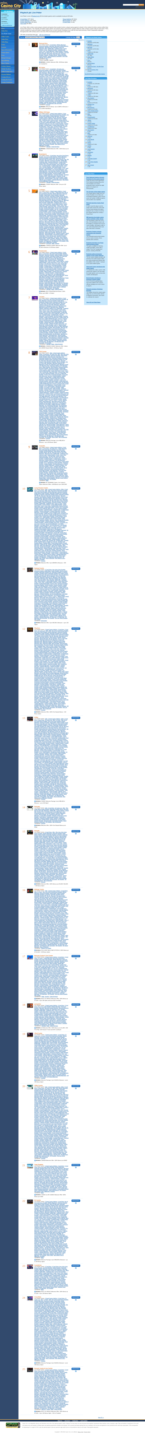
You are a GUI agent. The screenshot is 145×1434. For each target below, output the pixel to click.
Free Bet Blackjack (61, 210)
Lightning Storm (49, 393)
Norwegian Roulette (49, 136)
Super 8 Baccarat (52, 336)
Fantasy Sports (5, 52)
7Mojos (89, 120)
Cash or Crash (54, 120)
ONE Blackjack (43, 90)
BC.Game (42, 67)
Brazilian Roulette (52, 260)
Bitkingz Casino (39, 889)
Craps (45, 50)
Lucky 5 (65, 219)
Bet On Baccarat (54, 897)
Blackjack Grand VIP (58, 47)
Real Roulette (47, 539)
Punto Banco (57, 94)
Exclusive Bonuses (6, 66)
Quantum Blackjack (48, 174)
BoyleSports (43, 154)
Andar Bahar (90, 57)
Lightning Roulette (49, 130)
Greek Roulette (58, 168)
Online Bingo (4, 42)
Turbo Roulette (61, 702)
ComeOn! (42, 446)
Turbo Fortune (52, 432)
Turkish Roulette (46, 141)
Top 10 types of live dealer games (95, 191)
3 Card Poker (66, 22)
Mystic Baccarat (48, 675)
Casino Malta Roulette (58, 75)
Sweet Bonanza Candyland (55, 56)
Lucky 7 (66, 85)
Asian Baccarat (51, 356)
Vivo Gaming (90, 98)
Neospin (36, 831)
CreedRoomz (90, 126)
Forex (3, 55)
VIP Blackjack (42, 103)
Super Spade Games (92, 110)
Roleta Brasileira (52, 176)
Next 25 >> (81, 39)
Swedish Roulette (59, 140)
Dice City (57, 373)
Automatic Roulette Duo (45, 358)
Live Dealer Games (6, 33)
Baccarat (89, 47)
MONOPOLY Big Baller (45, 277)
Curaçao (48, 104)
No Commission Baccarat (49, 135)
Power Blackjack (64, 224)
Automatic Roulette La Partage (59, 358)
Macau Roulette (43, 86)
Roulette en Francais (51, 541)
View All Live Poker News (93, 302)
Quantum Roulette (44, 139)
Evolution (89, 82)
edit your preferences (44, 34)
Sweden (57, 243)
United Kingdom (55, 146)
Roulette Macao (53, 55)
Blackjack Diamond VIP (45, 200)
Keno (50, 390)
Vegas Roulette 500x (55, 792)
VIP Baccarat (47, 241)
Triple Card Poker (44, 943)
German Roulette (43, 79)
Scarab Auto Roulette (50, 177)
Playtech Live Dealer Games (94, 37)
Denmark (48, 243)
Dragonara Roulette (56, 265)
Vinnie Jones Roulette (50, 142)
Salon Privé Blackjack (50, 283)
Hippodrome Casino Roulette (59, 81)
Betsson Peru (43, 43)
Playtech (89, 91)
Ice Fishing (65, 215)
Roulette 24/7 (42, 229)
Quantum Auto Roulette (52, 817)
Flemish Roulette (38, 509)
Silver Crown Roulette (44, 938)
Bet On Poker (66, 20)
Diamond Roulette (52, 50)
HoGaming (90, 152)
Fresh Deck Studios (92, 161)
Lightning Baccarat (57, 128)
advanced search (140, 6)
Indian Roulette (58, 321)
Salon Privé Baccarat (49, 97)
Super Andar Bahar (49, 99)
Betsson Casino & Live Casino (43, 955)
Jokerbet (46, 390)
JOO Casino (42, 351)
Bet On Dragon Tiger (92, 69)
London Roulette (58, 219)
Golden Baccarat (53, 79)
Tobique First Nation (46, 948)
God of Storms (48, 212)
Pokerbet (45, 410)
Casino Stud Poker (25, 22)
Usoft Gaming (91, 149)
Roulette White (59, 419)
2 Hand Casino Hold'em (56, 113)
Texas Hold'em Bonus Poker (54, 339)
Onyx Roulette (46, 768)
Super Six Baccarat (51, 235)
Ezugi (88, 85)
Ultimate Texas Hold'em (45, 57)
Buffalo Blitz (90, 53)
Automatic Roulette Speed (56, 196)
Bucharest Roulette (55, 160)
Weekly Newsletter (6, 68)
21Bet (40, 354)
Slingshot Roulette (46, 98)
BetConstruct (90, 107)
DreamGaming (91, 117)
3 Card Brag (23, 19)
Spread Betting (5, 60)
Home (3, 28)
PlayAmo (37, 628)
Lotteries (3, 47)
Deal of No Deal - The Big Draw (95, 66)
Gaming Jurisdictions (6, 82)
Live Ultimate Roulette (56, 399)
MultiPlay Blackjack (61, 530)
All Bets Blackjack (61, 44)
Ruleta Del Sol (43, 544)
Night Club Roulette (51, 597)
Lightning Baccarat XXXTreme (42, 757)
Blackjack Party (60, 72)
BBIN (88, 133)
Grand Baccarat (51, 127)
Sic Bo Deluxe (91, 63)
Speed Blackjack (52, 335)
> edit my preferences (6, 25)
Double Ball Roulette (50, 122)
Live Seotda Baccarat (44, 399)
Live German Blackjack (61, 84)
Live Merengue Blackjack (57, 85)
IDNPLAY (89, 136)
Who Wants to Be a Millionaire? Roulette (54, 241)
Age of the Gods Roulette (50, 156)
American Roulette (44, 46)
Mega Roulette (43, 88)
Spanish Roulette (62, 55)
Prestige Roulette (49, 94)
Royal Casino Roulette (61, 229)
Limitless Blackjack (60, 813)
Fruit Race (56, 379)
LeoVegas (42, 190)
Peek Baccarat (56, 53)
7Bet (62, 354)
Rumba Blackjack (56, 544)
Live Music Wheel (44, 525)
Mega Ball (49, 53)
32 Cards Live (60, 69)
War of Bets (55, 437)
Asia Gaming (90, 130)
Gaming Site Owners (6, 79)
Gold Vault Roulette (57, 167)
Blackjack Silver (43, 48)
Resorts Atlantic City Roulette (46, 228)
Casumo (41, 297)
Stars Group (90, 165)
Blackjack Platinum (44, 74)
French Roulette (43, 211)
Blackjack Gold (49, 47)
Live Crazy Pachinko (58, 52)
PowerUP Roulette (44, 225)
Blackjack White (42, 579)
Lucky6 (60, 400)
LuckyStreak (90, 139)
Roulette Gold (52, 95)
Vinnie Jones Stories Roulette (46, 144)
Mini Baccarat (53, 134)
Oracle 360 (50, 90)
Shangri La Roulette (39, 610)
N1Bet (36, 717)
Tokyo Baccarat (50, 790)
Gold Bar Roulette (63, 910)
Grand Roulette (61, 214)
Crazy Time (52, 76)
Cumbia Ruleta (55, 506)
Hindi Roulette (48, 81)
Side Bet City (42, 140)
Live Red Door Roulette (54, 170)
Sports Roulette (43, 336)
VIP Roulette (62, 241)
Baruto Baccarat (44, 638)
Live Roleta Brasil (63, 397)
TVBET (89, 94)
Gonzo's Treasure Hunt (58, 383)
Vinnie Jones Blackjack (40, 555)
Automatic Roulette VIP (56, 256)
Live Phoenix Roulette (59, 595)
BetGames (90, 88)
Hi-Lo (88, 60)
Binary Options (5, 63)
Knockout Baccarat (58, 464)
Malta (53, 243)
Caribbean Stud (58, 48)
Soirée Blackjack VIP (50, 233)
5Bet (59, 354)
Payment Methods (6, 74)
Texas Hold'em (67, 19)
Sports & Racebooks (6, 50)
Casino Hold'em (25, 20)
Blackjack (89, 44)
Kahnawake (44, 620)
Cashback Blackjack (53, 162)
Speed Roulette (43, 56)
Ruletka (41, 97)
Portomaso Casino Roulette (55, 410)
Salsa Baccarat (59, 97)
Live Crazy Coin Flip (50, 131)
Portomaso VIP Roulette (54, 413)
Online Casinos (5, 36)
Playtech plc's (36, 16)
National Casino (39, 568)
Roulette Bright (53, 418)
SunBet (89, 145)
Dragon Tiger (47, 78)
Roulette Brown (62, 418)
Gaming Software (6, 77)
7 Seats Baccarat (59, 192)
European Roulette (51, 164)
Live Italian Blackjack (44, 85)
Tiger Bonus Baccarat (60, 430)
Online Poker (4, 39)
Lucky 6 (41, 220)
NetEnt (89, 142)
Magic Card (52, 220)
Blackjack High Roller (59, 641)
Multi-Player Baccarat (59, 88)
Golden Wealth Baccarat (58, 212)
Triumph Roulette (49, 100)
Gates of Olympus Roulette (55, 211)
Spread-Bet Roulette (58, 234)
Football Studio (61, 50)
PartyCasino (43, 251)
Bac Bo (45, 71)
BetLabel (37, 806)
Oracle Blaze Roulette (51, 407)
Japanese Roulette (44, 520)
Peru (47, 58)
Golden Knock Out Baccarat (51, 317)
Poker (89, 50)
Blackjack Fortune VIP (57, 200)
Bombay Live (90, 104)
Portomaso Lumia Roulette (55, 411)
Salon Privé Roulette (50, 232)
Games (3, 44)
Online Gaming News (6, 71)
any (37, 34)
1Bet (51, 353)
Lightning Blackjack (59, 322)
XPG (88, 101)
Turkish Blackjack (59, 100)
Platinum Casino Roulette (40, 680)
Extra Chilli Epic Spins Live (58, 313)
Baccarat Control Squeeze (61, 46)
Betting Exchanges (6, 58)
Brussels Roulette (63, 367)
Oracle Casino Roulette (60, 90)
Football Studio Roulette (58, 125)
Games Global (91, 123)
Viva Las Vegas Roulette (61, 618)
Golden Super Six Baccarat (51, 80)
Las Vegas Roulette (49, 391)
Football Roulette (55, 78)
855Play (89, 155)
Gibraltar (48, 146)
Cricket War (59, 76)
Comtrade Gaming (92, 158)
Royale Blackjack (43, 230)
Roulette (89, 41)
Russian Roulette (43, 781)
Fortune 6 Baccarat (44, 378)
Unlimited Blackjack (62, 102)
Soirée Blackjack (56, 98)
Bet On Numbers (57, 71)
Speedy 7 (46, 427)
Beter (88, 114)
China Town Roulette (50, 205)
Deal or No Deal (56, 263)
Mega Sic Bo (50, 88)
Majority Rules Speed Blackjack (56, 275)
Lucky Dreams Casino (41, 488)
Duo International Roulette (41, 652)
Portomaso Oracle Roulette (55, 93)
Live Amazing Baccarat (55, 218)
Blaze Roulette (43, 202)
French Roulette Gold (54, 512)
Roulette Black (45, 418)
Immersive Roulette (44, 83)
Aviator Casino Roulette (43, 636)
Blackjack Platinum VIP (59, 201)
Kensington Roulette (58, 390)
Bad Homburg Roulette (45, 198)
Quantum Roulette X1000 (55, 139)
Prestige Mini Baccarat (50, 137)
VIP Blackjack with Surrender (54, 103)
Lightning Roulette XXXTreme (46, 84)
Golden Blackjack (55, 657)
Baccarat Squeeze (63, 197)
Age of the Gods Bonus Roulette (58, 114)
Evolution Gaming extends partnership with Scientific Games (93, 233)
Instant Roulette (54, 83)
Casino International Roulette (50, 647)
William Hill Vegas (44, 112)
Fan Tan (52, 123)
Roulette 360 (60, 416)
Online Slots (4, 30)
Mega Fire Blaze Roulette (59, 86)
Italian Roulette (59, 51)
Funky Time (42, 51)
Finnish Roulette (59, 123)
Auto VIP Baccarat (52, 723)
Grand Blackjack (50, 51)
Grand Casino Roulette (50, 214)
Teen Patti (23, 23)
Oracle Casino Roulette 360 (46, 92)
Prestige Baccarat (53, 331)
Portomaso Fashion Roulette (41, 535)
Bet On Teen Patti (56, 198)
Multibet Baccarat (55, 404)
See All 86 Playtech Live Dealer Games (95, 74)
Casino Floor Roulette (53, 369)
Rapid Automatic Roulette (49, 687)
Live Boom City (48, 52)
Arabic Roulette (48, 117)
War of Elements (63, 437)
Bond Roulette (54, 367)
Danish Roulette (43, 206)
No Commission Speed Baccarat (59, 89)
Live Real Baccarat (54, 525)
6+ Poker (52, 192)
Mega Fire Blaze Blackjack (57, 132)
